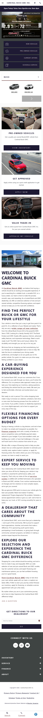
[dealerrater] (21, 645)
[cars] (15, 645)
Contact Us (34, 693)
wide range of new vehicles (25, 328)
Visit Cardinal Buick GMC (13, 578)
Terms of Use (21, 698)
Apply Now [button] (21, 192)
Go (21, 626)
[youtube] (27, 645)
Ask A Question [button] (9, 601)
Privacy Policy (9, 693)
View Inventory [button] (21, 148)
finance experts (9, 431)
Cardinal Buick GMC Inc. (27, 687)
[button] (15, 35)
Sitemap (12, 698)
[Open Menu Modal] (2, 3)
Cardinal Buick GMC (13, 288)
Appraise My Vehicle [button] (21, 236)
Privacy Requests (22, 693)
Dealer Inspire (32, 703)
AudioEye (30, 698)
